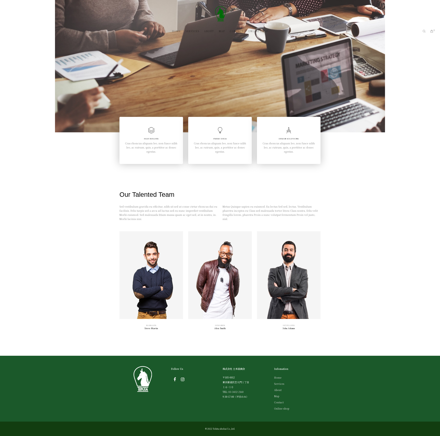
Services (279, 383)
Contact (279, 402)
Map (276, 396)
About (278, 390)
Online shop (281, 408)
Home (278, 377)
